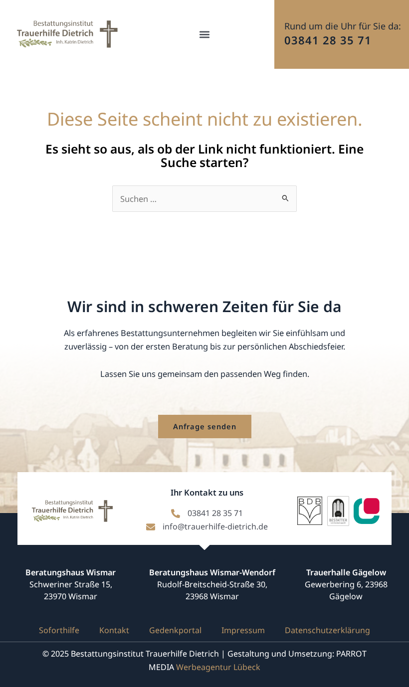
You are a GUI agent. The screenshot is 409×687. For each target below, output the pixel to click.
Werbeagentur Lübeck (218, 667)
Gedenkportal (175, 630)
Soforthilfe (59, 630)
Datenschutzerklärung (327, 630)
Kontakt (114, 630)
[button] (205, 34)
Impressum (243, 630)
